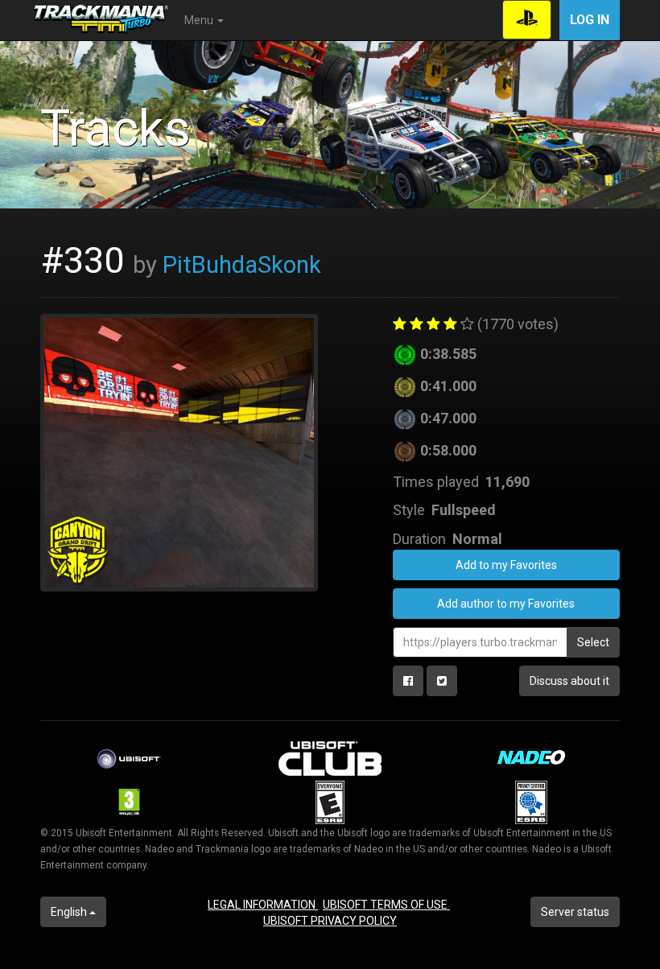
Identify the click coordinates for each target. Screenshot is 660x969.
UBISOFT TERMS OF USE (386, 904)
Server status (575, 911)
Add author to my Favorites (506, 603)
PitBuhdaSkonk (242, 264)
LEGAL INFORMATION (263, 904)
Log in (589, 19)
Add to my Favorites (506, 565)
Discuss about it (569, 680)
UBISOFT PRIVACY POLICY (330, 920)
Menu (200, 20)
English (70, 911)
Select (593, 642)
